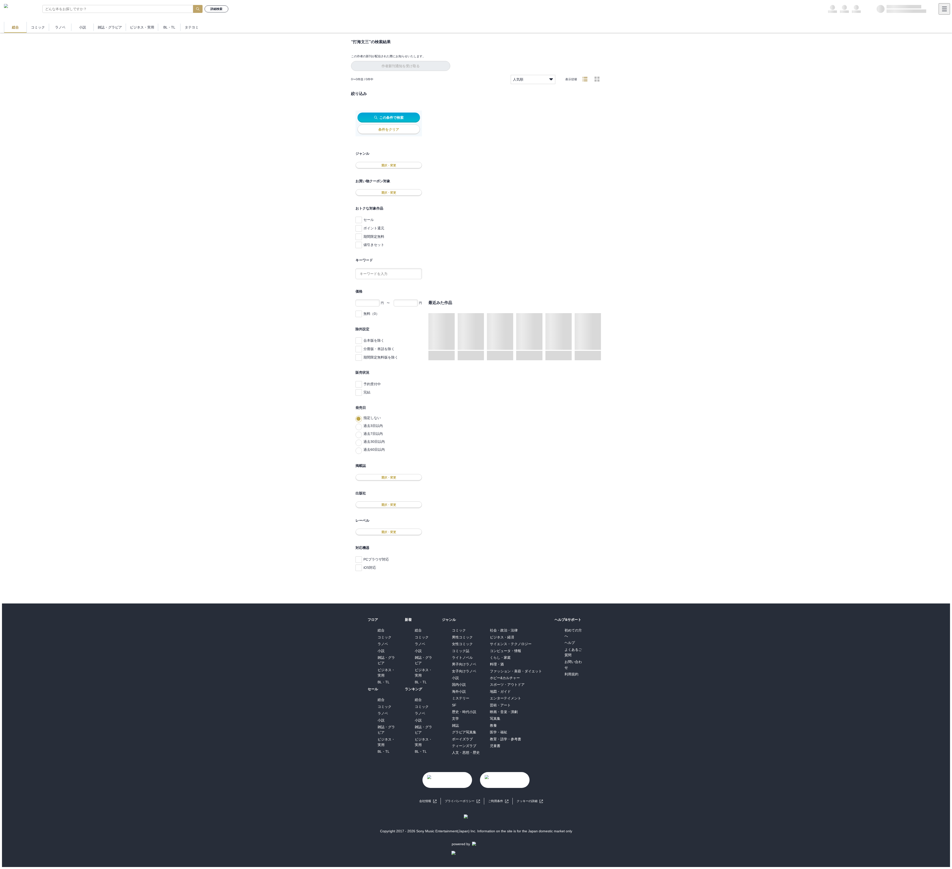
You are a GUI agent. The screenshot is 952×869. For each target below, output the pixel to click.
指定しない (372, 418)
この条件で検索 (391, 118)
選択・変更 (388, 165)
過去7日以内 (373, 434)
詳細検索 (216, 9)
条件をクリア (388, 129)
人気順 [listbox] (518, 79)
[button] (530, 801)
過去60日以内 (374, 449)
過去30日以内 (374, 442)
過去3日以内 (373, 426)
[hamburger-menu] (944, 9)
